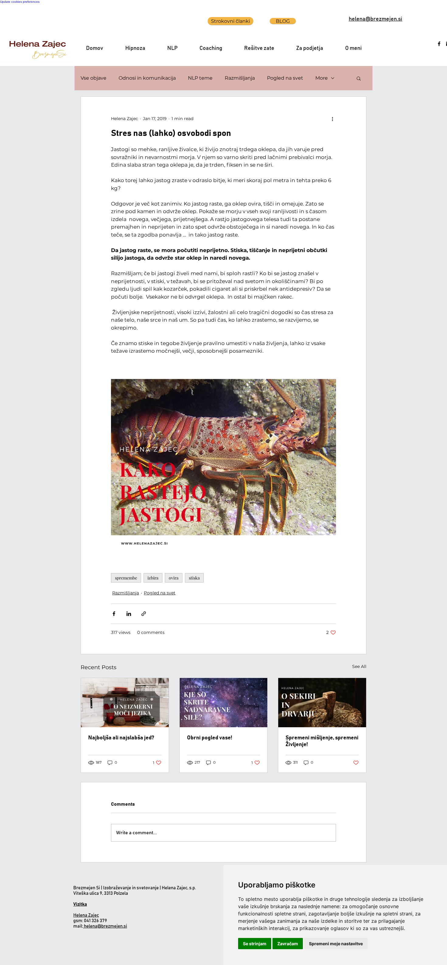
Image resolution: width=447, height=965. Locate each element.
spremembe (126, 578)
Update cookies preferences (20, 1)
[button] (359, 78)
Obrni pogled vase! (209, 738)
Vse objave (93, 78)
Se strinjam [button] (254, 943)
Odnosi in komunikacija (147, 78)
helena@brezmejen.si (105, 926)
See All (359, 666)
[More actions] (332, 118)
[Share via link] (144, 614)
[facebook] (439, 44)
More (321, 78)
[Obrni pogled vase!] (224, 702)
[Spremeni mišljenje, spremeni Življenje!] (322, 702)
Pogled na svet (285, 78)
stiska (194, 578)
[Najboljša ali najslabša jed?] (125, 702)
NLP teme (200, 78)
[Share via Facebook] (114, 614)
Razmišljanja (240, 78)
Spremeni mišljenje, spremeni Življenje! (322, 741)
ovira (173, 578)
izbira (152, 578)
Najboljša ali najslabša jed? (121, 738)
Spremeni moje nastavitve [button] (336, 943)
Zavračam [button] (287, 943)
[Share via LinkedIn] (129, 614)
